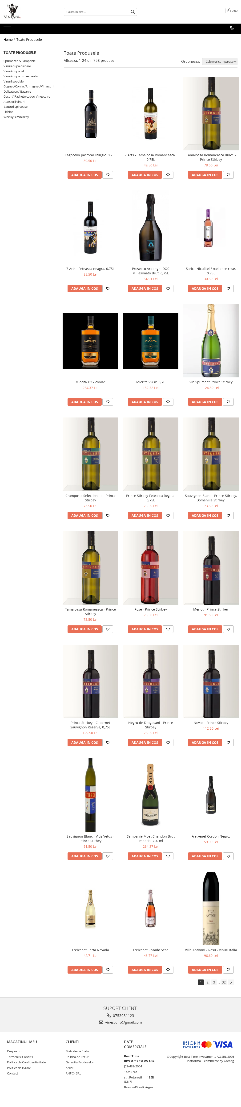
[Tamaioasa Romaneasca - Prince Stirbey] (90, 568)
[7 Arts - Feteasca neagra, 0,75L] (90, 227)
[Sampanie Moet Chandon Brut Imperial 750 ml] (150, 795)
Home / (10, 39)
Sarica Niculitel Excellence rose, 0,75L (211, 270)
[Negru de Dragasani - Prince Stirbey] (150, 681)
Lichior (8, 112)
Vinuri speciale (14, 81)
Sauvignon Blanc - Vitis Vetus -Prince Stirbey (90, 838)
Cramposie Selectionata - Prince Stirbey (90, 497)
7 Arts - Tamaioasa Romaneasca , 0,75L (151, 157)
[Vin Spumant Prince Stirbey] (211, 341)
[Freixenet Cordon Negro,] (211, 795)
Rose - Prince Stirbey (150, 609)
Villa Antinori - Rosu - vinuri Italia (211, 950)
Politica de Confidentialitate (26, 1062)
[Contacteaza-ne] (232, 28)
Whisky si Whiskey (16, 117)
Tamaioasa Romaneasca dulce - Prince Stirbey (211, 157)
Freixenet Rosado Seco (150, 950)
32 (224, 982)
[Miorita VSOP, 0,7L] (150, 341)
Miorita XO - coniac (90, 382)
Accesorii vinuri (14, 101)
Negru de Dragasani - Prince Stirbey (150, 724)
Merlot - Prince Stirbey (211, 609)
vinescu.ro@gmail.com (123, 1022)
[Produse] (8, 29)
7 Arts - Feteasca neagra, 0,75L (90, 268)
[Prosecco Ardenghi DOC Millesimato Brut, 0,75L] (150, 227)
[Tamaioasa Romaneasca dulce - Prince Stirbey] (211, 114)
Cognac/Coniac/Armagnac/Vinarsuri (28, 86)
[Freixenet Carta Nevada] (90, 908)
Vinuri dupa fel (14, 71)
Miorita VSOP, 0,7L (150, 382)
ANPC (70, 1068)
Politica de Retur (77, 1057)
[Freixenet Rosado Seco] (150, 908)
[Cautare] (133, 12)
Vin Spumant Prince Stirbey (211, 382)
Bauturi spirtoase (16, 106)
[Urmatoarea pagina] (231, 982)
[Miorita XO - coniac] (90, 341)
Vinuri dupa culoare (17, 66)
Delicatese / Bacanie (17, 91)
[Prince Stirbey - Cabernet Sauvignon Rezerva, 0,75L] (90, 681)
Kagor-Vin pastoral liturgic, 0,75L (90, 155)
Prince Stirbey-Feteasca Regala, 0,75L (150, 497)
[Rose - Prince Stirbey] (150, 568)
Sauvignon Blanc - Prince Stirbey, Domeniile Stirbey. (211, 497)
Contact (12, 1073)
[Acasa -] (27, 12)
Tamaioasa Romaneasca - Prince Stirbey (90, 611)
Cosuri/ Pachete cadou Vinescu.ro (27, 96)
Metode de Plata (77, 1051)
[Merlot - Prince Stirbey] (211, 568)
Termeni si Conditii (20, 1057)
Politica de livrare (19, 1068)
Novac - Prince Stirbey (211, 722)
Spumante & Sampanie (20, 61)
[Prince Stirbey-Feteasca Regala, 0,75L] (150, 454)
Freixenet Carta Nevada (90, 950)
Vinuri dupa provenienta (21, 76)
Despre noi (14, 1051)
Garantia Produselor (80, 1062)
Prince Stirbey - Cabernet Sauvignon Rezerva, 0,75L (90, 724)
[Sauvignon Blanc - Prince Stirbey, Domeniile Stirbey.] (211, 454)
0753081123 (123, 1015)
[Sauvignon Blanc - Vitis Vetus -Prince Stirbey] (90, 795)
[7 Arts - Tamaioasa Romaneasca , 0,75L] (150, 114)
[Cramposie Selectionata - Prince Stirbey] (90, 454)
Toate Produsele (29, 39)
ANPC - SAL (73, 1073)
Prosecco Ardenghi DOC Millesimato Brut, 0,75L (150, 270)
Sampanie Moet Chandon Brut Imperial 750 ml (151, 838)
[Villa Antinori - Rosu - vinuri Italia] (211, 908)
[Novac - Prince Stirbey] (211, 681)
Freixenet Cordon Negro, (211, 836)
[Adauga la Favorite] (107, 175)
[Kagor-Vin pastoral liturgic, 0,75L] (90, 113)
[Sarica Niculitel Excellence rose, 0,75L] (211, 227)
